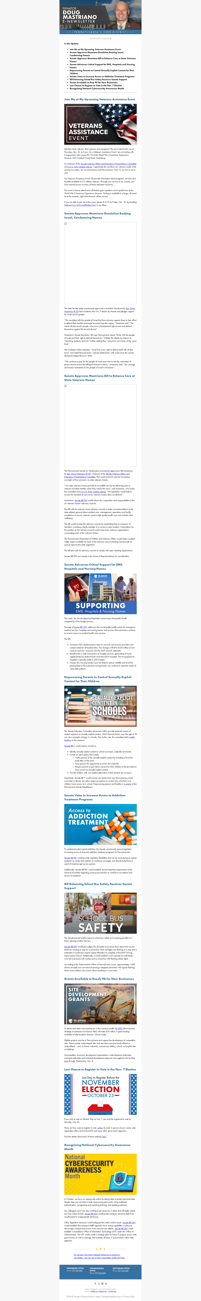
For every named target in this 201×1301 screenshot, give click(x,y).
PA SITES (119, 1028)
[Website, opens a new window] (105, 1285)
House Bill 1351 (80, 627)
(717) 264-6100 (100, 1273)
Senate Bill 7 (69, 745)
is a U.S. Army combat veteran (93, 491)
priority (128, 783)
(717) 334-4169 (123, 1271)
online (100, 1127)
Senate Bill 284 (121, 1228)
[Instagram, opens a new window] (102, 1285)
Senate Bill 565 (91, 1213)
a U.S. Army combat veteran (80, 166)
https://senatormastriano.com (108, 1296)
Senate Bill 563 (129, 1222)
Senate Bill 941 (70, 857)
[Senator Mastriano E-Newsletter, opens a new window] (100, 17)
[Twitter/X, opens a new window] (99, 1285)
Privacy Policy (129, 1296)
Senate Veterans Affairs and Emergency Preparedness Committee (108, 163)
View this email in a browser (99, 38)
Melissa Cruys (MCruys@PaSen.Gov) (80, 205)
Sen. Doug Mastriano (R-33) (79, 473)
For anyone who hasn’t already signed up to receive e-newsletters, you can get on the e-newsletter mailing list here (99, 1256)
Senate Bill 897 (70, 946)
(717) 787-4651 (77, 1270)
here (85, 737)
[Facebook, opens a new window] (95, 1285)
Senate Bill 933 (81, 500)
